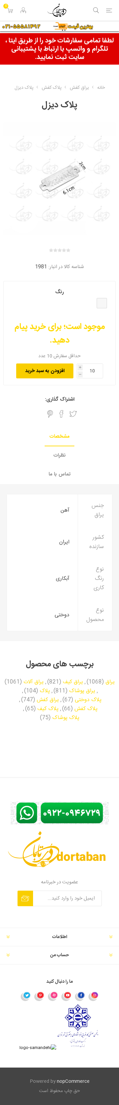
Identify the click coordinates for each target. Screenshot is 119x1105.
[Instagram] (93, 996)
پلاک (45, 691)
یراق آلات (33, 682)
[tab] (59, 436)
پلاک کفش (86, 709)
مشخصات (59, 436)
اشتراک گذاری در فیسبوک (61, 413)
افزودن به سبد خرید (44, 371)
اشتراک (25, 898)
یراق (110, 682)
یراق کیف (73, 682)
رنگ (59, 292)
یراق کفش (48, 700)
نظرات (60, 455)
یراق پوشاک (82, 691)
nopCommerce (73, 1081)
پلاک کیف (48, 709)
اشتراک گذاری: (59, 399)
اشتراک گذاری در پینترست (50, 413)
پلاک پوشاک (65, 718)
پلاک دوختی (88, 700)
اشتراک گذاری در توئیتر (73, 413)
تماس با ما (59, 474)
